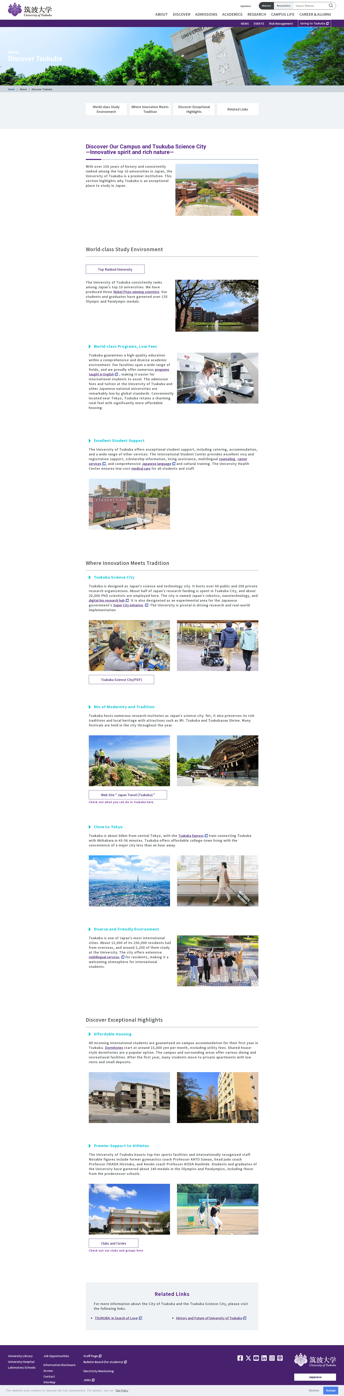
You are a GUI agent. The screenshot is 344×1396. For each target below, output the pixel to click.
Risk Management (281, 23)
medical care (140, 468)
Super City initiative (128, 605)
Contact (49, 1376)
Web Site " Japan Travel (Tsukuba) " (128, 794)
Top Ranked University (115, 269)
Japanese (245, 6)
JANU (87, 1380)
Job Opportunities (56, 1356)
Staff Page (90, 1356)
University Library (20, 1356)
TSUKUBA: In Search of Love (116, 1318)
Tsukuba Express (191, 835)
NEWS (245, 23)
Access (48, 1370)
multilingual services (104, 957)
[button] (131, 1390)
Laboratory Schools (21, 1367)
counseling (227, 458)
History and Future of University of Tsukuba (209, 1318)
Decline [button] (314, 1390)
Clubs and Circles (113, 1243)
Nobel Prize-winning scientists (136, 291)
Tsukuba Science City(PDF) (121, 679)
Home (11, 89)
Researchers (284, 5)
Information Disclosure (59, 1365)
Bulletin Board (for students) (103, 1362)
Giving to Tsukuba (312, 23)
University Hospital (21, 1361)
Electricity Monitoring (98, 1371)
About (23, 89)
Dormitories (114, 1047)
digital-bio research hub (107, 600)
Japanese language (156, 463)
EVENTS (259, 23)
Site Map (49, 1382)
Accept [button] (331, 1390)
